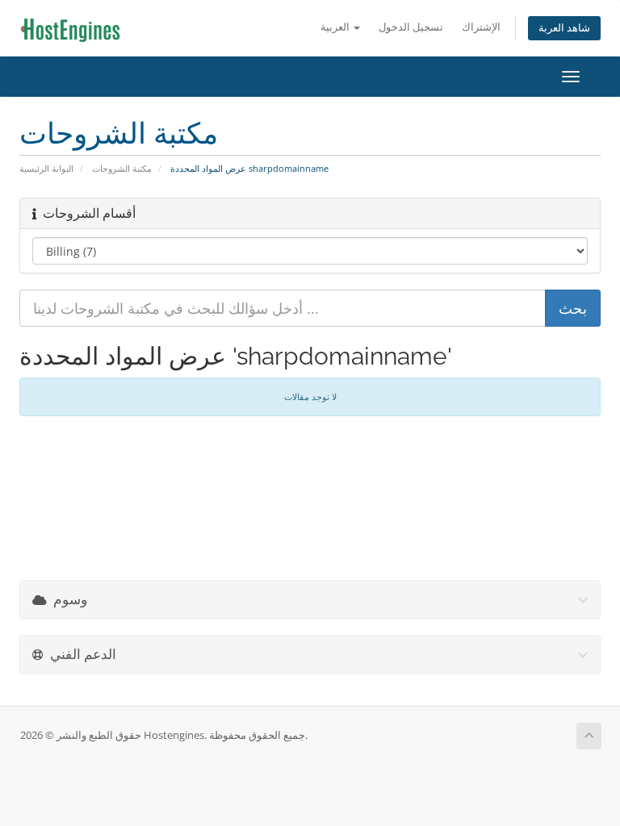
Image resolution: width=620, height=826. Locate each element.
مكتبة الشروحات (122, 168)
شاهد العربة (564, 28)
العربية (336, 27)
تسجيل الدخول (411, 27)
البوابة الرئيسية (46, 168)
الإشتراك (481, 27)
